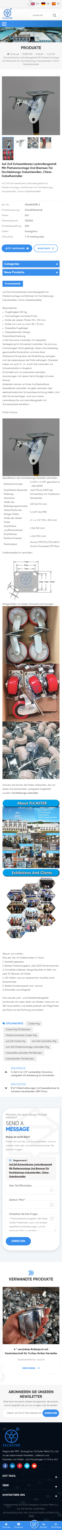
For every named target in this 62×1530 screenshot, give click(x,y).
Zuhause (14, 54)
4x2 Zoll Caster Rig (15, 1041)
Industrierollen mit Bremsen (20, 1059)
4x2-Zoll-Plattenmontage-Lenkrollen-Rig (27, 1047)
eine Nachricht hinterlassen (34, 1524)
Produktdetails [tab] (13, 284)
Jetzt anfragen (15, 248)
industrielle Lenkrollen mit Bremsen (24, 1053)
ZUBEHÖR (27, 54)
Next (59, 1329)
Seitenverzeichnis (12, 1513)
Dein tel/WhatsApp (20, 1185)
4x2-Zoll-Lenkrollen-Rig (44, 1041)
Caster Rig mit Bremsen (18, 1029)
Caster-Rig (34, 1024)
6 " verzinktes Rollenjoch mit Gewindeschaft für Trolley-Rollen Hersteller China (31, 1352)
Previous (3, 1329)
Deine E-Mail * (17, 1200)
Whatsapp (44, 248)
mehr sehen (28, 1368)
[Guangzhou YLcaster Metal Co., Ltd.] (7, 13)
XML (26, 1513)
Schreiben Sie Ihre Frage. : (24, 1214)
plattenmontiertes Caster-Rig (21, 1035)
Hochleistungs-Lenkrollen (25, 793)
